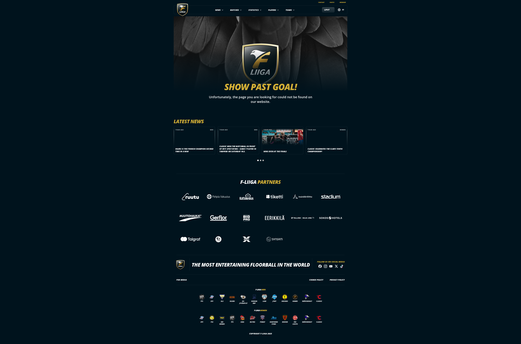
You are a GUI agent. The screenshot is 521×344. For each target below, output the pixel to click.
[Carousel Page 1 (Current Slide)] (258, 160)
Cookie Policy (316, 280)
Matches (234, 10)
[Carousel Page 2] (260, 160)
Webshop (343, 2)
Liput (327, 9)
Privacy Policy (337, 280)
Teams (289, 10)
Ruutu (332, 2)
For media (181, 280)
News (218, 10)
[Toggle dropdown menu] (222, 10)
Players (272, 10)
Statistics (253, 10)
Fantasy (321, 2)
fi (343, 9)
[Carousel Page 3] (263, 160)
